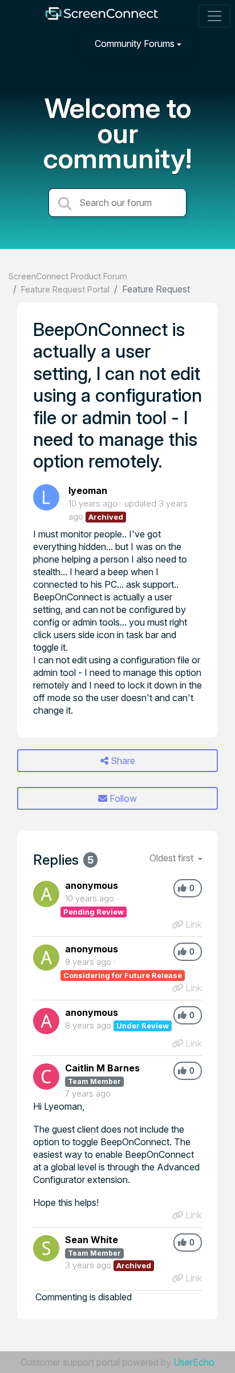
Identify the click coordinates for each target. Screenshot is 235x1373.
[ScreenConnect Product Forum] (101, 16)
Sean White (91, 1239)
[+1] (182, 888)
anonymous (91, 885)
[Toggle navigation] (214, 16)
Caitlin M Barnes (102, 1068)
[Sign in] (213, 43)
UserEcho (193, 1362)
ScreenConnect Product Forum (68, 276)
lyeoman (87, 490)
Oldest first (172, 858)
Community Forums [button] (135, 43)
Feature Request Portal (65, 289)
